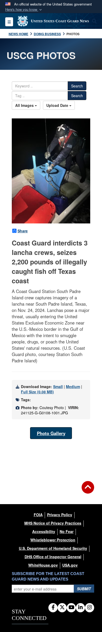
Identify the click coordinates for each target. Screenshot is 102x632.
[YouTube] (71, 607)
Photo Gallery (51, 433)
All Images (25, 105)
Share (23, 231)
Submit (84, 588)
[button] (24, 9)
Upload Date (57, 105)
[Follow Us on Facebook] (53, 607)
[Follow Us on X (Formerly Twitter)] (62, 607)
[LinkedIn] (80, 607)
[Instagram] (89, 607)
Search (77, 85)
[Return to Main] (88, 490)
